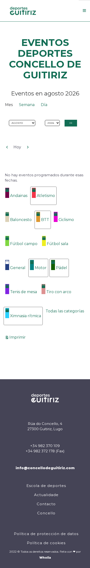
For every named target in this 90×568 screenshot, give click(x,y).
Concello (46, 513)
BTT (45, 219)
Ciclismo (66, 219)
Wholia (45, 557)
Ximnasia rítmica (25, 316)
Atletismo (46, 195)
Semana (27, 104)
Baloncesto (21, 219)
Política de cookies (46, 543)
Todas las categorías (65, 311)
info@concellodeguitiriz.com (45, 468)
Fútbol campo (23, 243)
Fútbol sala (57, 243)
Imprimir (18, 337)
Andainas (18, 195)
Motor (41, 267)
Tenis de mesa (23, 292)
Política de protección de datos (46, 533)
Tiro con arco (58, 292)
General (17, 267)
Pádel (61, 267)
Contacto (46, 504)
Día (44, 104)
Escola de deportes (46, 485)
